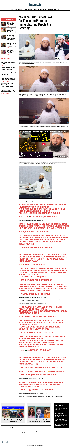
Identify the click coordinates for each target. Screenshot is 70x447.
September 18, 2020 (39, 264)
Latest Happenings (5, 70)
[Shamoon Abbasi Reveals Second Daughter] (3, 30)
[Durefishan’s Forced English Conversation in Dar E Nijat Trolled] (3, 45)
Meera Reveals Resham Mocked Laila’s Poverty (10, 23)
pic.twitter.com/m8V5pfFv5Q (29, 347)
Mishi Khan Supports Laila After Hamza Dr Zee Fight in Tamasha (8, 78)
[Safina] (6, 430)
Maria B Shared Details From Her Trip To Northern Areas (13, 420)
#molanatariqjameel (57, 259)
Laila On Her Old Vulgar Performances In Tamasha (11, 51)
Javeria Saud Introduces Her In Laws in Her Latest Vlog (8, 68)
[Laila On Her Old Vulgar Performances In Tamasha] (3, 52)
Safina (11, 428)
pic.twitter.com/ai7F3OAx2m (29, 386)
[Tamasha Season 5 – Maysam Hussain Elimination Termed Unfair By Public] (3, 37)
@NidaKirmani (56, 242)
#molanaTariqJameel (31, 213)
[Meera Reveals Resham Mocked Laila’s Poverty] (3, 24)
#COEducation (23, 329)
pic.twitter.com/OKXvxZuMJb (29, 313)
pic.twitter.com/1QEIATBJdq (28, 364)
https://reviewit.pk (12, 429)
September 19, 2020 (50, 216)
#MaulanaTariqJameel (56, 345)
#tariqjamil (63, 311)
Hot (7, 26)
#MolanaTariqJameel (58, 228)
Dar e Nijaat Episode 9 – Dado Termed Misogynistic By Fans (8, 90)
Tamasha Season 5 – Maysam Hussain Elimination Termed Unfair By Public (11, 37)
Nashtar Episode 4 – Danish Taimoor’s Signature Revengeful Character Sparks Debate (8, 85)
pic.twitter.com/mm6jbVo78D (49, 213)
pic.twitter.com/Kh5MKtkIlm (39, 329)
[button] (58, 9)
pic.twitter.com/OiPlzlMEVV (28, 261)
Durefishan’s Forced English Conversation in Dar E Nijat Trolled (11, 45)
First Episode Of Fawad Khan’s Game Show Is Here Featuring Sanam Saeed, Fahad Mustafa (39, 420)
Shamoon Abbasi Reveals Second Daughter (10, 30)
